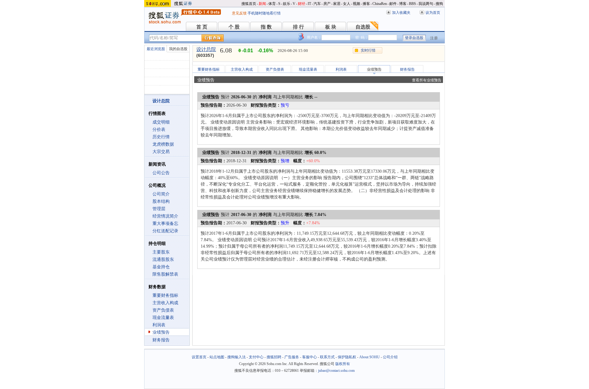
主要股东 (161, 252)
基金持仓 (161, 267)
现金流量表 (163, 317)
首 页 (201, 26)
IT (309, 4)
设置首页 (199, 357)
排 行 (298, 26)
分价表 (158, 129)
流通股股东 (163, 259)
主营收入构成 (165, 303)
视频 (356, 4)
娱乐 (286, 4)
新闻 (262, 4)
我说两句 (425, 4)
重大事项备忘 (165, 223)
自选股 (363, 26)
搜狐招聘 (274, 357)
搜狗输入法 (236, 357)
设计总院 (206, 49)
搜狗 (439, 4)
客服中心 (309, 357)
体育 (272, 4)
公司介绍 (390, 357)
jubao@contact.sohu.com (336, 370)
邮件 (393, 4)
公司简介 (161, 194)
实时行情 (368, 50)
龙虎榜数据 (163, 144)
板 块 (330, 26)
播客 (366, 4)
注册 (434, 38)
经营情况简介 (165, 216)
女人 (346, 4)
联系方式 (327, 357)
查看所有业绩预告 (426, 80)
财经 (301, 4)
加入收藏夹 (401, 12)
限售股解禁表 (165, 274)
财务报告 (161, 340)
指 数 (266, 26)
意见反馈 (239, 13)
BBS (412, 4)
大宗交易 (161, 151)
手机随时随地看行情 (264, 13)
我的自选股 (178, 49)
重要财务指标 (165, 295)
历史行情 (161, 137)
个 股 (234, 26)
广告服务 (291, 357)
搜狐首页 (248, 4)
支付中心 (256, 357)
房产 (327, 4)
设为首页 (432, 12)
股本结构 (161, 201)
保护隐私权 (347, 357)
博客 (402, 4)
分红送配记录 (165, 231)
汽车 (317, 4)
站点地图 (217, 357)
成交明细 (161, 122)
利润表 (158, 325)
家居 (337, 4)
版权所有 (342, 364)
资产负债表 (163, 310)
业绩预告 (161, 332)
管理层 (158, 208)
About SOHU (369, 357)
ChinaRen (379, 4)
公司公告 (161, 173)
